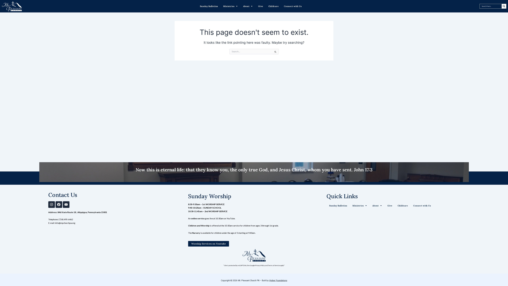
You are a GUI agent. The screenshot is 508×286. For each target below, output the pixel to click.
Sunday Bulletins (209, 6)
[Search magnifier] (504, 6)
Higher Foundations (278, 280)
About (246, 6)
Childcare (273, 6)
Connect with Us (293, 6)
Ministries (228, 6)
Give (260, 6)
